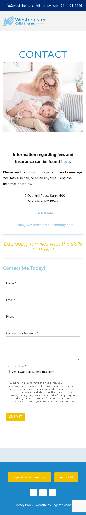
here (65, 161)
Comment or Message (22, 333)
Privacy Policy (24, 505)
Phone (11, 317)
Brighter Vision (61, 505)
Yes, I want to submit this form (33, 372)
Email (10, 300)
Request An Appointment (29, 477)
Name (11, 284)
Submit (15, 417)
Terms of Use (16, 366)
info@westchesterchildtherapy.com (45, 225)
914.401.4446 (45, 213)
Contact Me (66, 477)
